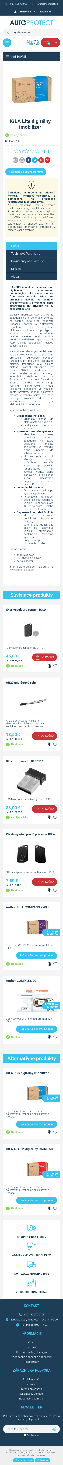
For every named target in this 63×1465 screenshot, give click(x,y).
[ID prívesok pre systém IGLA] (31, 642)
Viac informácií (23, 1460)
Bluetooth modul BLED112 (25, 761)
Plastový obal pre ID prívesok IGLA (30, 834)
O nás (31, 1342)
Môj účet (31, 1384)
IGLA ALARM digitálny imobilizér (29, 1149)
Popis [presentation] (15, 246)
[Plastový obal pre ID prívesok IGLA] (31, 867)
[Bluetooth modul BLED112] (31, 794)
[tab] (31, 246)
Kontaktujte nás (31, 1379)
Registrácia (45, 11)
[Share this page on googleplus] (41, 160)
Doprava (31, 1347)
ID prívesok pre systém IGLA (26, 609)
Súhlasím (42, 1460)
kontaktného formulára (24, 220)
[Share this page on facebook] (28, 160)
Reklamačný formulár (31, 1398)
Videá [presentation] (15, 276)
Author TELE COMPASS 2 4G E (28, 907)
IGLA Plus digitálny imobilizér (27, 1073)
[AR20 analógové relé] (31, 715)
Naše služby (31, 1361)
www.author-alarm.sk (22, 569)
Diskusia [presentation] (16, 269)
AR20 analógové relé (21, 682)
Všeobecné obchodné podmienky (31, 1357)
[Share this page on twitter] (35, 160)
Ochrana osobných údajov (31, 1352)
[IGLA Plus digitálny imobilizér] (37, 1105)
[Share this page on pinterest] (47, 160)
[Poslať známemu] (15, 160)
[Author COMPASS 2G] (37, 1013)
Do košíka (47, 657)
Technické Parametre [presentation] (25, 253)
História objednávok (31, 1388)
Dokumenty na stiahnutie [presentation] (27, 261)
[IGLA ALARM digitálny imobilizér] (37, 1181)
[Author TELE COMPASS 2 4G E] (37, 940)
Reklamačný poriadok (31, 1393)
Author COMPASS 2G (21, 980)
